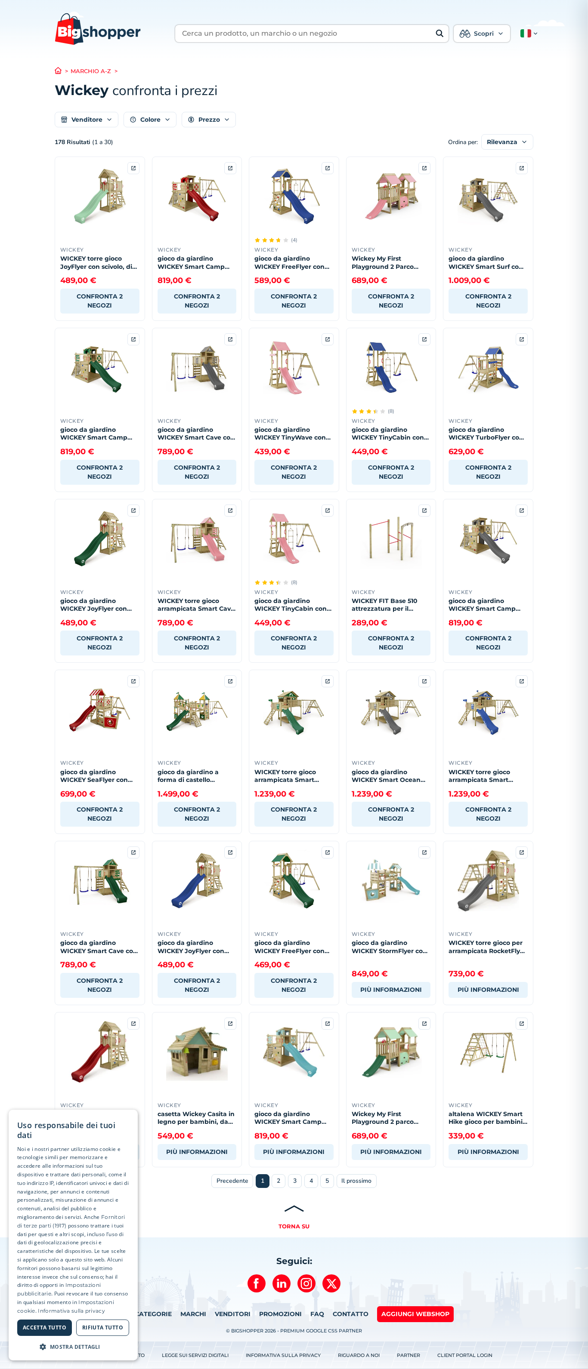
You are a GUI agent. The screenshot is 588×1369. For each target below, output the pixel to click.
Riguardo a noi (359, 1355)
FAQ (317, 1314)
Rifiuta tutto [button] (102, 1327)
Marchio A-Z (91, 71)
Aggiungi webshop (415, 1314)
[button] (527, 33)
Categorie (153, 1314)
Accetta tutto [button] (44, 1327)
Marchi (193, 1314)
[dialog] (73, 1235)
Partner (408, 1355)
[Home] (63, 71)
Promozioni (280, 1314)
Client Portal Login (464, 1355)
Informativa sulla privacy (283, 1355)
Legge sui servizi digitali (195, 1355)
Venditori (233, 1314)
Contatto (350, 1314)
